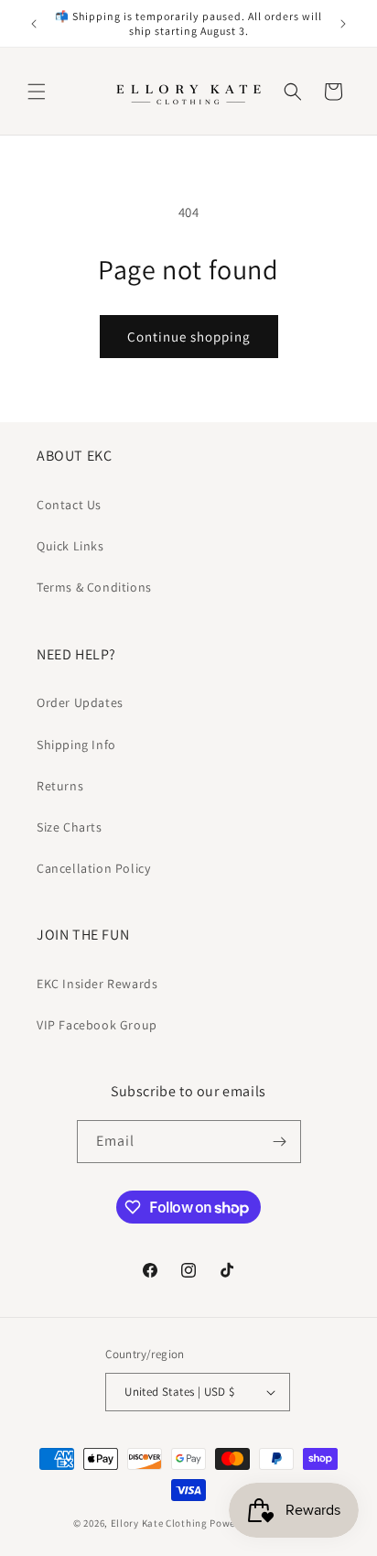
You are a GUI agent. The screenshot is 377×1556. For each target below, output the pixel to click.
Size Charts (69, 827)
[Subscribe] (280, 1141)
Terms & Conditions (94, 587)
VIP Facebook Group (97, 1025)
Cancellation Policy (93, 868)
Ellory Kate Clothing (159, 1523)
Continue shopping (189, 336)
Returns (60, 786)
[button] (36, 91)
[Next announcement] (343, 24)
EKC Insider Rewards (97, 983)
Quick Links (70, 546)
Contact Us (69, 504)
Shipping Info (76, 744)
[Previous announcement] (34, 24)
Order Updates (80, 702)
